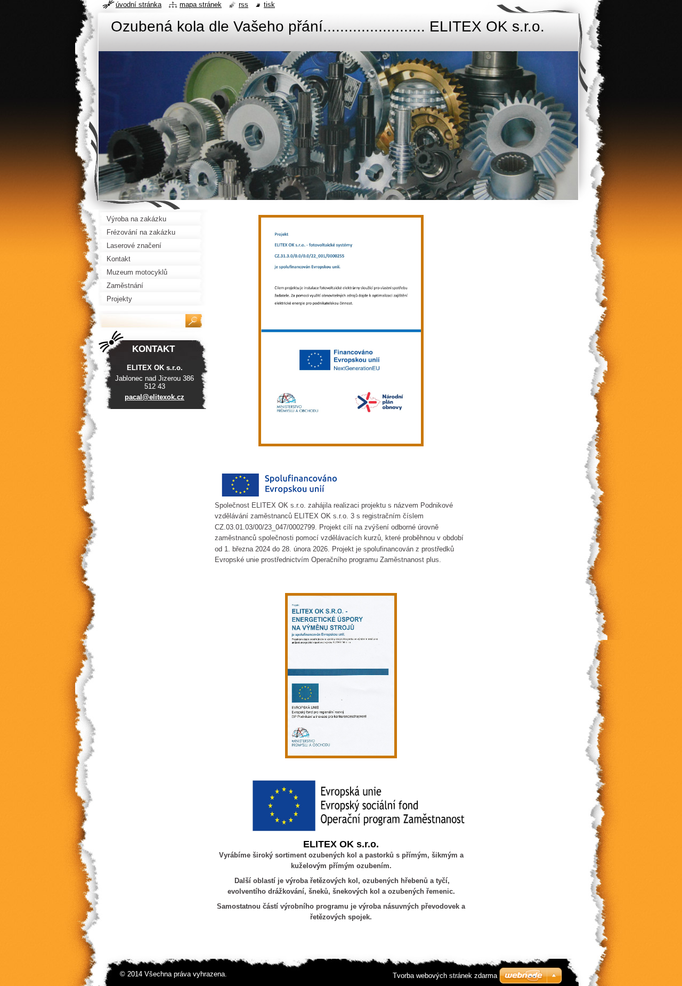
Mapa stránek (201, 5)
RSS (243, 5)
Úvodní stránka (138, 5)
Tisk (269, 5)
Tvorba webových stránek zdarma (445, 976)
